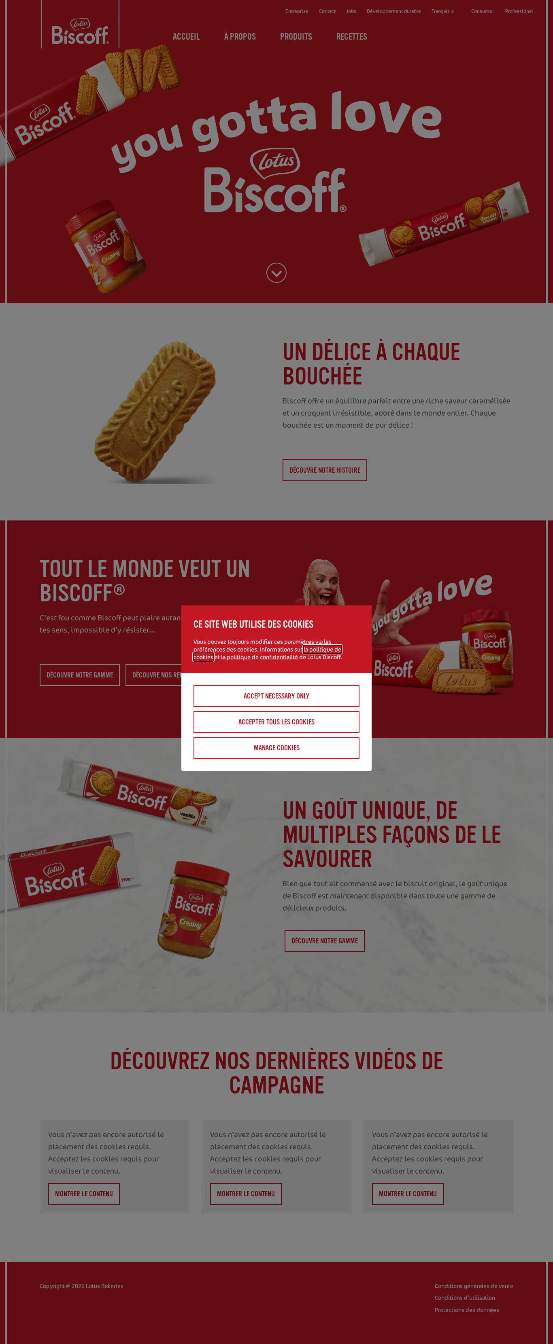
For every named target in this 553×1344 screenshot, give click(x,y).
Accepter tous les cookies (276, 722)
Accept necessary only (276, 696)
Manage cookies (277, 748)
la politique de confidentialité (259, 657)
